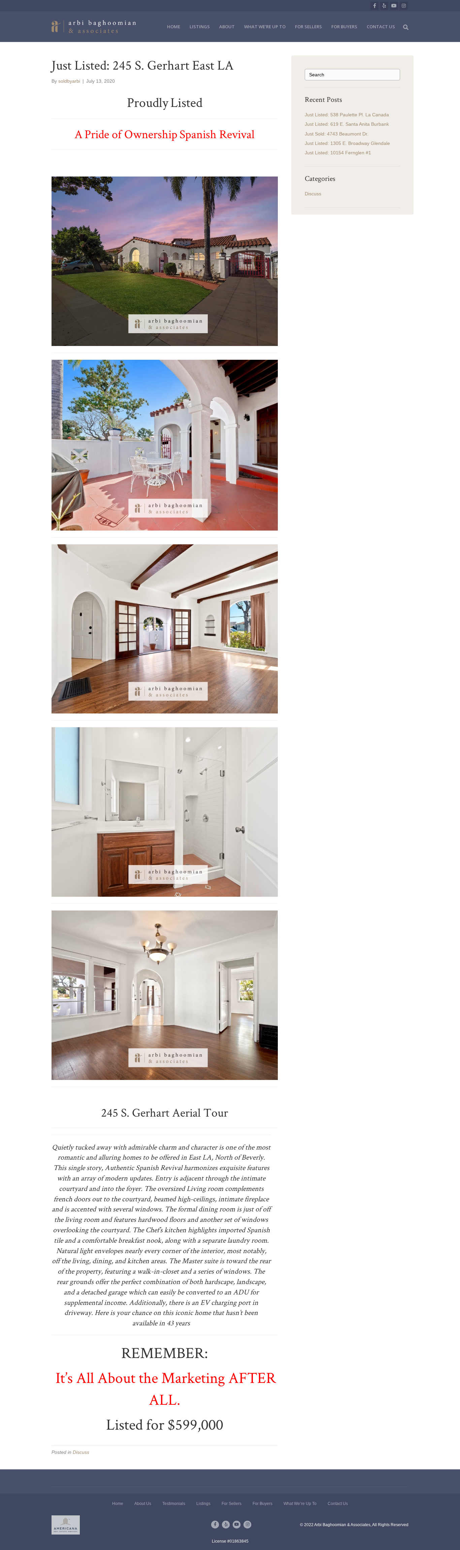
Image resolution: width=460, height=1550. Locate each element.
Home (173, 27)
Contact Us (381, 27)
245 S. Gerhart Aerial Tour (164, 1112)
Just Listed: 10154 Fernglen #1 (338, 152)
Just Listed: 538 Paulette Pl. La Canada (347, 114)
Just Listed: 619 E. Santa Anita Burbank (347, 124)
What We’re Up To (265, 27)
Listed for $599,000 (164, 1424)
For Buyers (344, 27)
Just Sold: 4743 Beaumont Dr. (336, 134)
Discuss (81, 1452)
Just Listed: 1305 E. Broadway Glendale (347, 143)
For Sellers (308, 27)
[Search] (404, 26)
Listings (200, 27)
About (227, 27)
